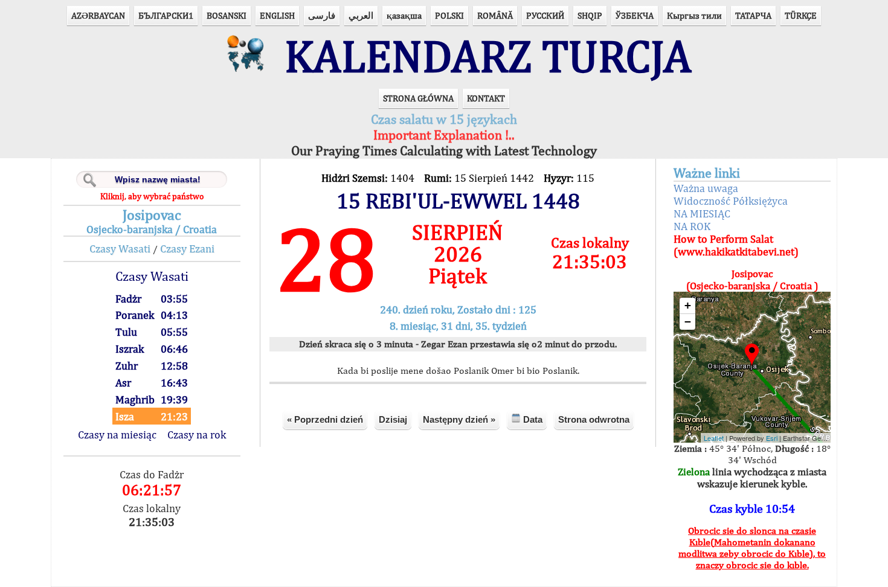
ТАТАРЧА (753, 15)
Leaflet (714, 438)
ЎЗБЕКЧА (635, 15)
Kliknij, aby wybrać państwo (152, 196)
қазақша (404, 15)
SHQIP (590, 15)
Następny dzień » (459, 419)
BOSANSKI (226, 15)
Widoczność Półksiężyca (731, 200)
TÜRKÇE (801, 15)
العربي (361, 15)
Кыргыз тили (694, 15)
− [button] (687, 321)
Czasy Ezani (187, 248)
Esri (771, 438)
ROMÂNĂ (495, 15)
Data (531, 419)
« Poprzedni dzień (325, 419)
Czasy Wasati (119, 248)
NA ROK (692, 226)
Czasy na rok (196, 434)
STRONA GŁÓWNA (418, 98)
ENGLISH (277, 15)
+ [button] (687, 305)
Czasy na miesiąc (117, 434)
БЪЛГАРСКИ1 (165, 15)
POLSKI (449, 15)
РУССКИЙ (545, 15)
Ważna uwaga (706, 188)
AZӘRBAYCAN (98, 15)
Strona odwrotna (593, 419)
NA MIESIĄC (702, 213)
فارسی (321, 15)
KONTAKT (486, 98)
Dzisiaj (393, 419)
